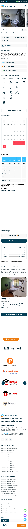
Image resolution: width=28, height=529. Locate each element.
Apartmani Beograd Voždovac (8, 467)
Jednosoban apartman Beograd (8, 489)
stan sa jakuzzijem (15, 53)
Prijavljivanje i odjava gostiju (8, 510)
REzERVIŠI (22, 525)
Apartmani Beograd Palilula (7, 465)
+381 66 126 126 (5, 433)
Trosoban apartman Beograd (8, 493)
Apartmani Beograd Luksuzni (8, 483)
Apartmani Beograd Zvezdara (8, 461)
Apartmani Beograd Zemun (7, 463)
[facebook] (2, 439)
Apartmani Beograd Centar (7, 450)
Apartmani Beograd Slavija (7, 460)
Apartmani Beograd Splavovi (8, 487)
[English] (2, 1)
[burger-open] (25, 6)
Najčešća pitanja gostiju (7, 503)
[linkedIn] (10, 439)
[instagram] (6, 439)
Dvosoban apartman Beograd (8, 491)
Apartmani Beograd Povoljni (8, 481)
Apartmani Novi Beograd (7, 452)
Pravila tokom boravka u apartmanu (9, 504)
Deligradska (6, 300)
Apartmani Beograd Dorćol (7, 458)
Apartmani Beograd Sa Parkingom (9, 485)
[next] (25, 383)
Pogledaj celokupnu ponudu (14, 314)
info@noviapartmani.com (8, 432)
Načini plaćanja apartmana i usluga (9, 508)
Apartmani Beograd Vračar (7, 456)
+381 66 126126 (22, 1)
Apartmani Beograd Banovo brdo (9, 469)
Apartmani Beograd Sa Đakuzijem (9, 479)
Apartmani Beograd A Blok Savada (9, 471)
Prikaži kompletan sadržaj (14, 110)
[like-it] (24, 280)
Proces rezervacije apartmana (8, 506)
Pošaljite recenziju (14, 241)
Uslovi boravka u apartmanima (8, 512)
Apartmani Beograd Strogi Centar (9, 448)
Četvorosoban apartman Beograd (9, 495)
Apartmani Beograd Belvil (7, 454)
